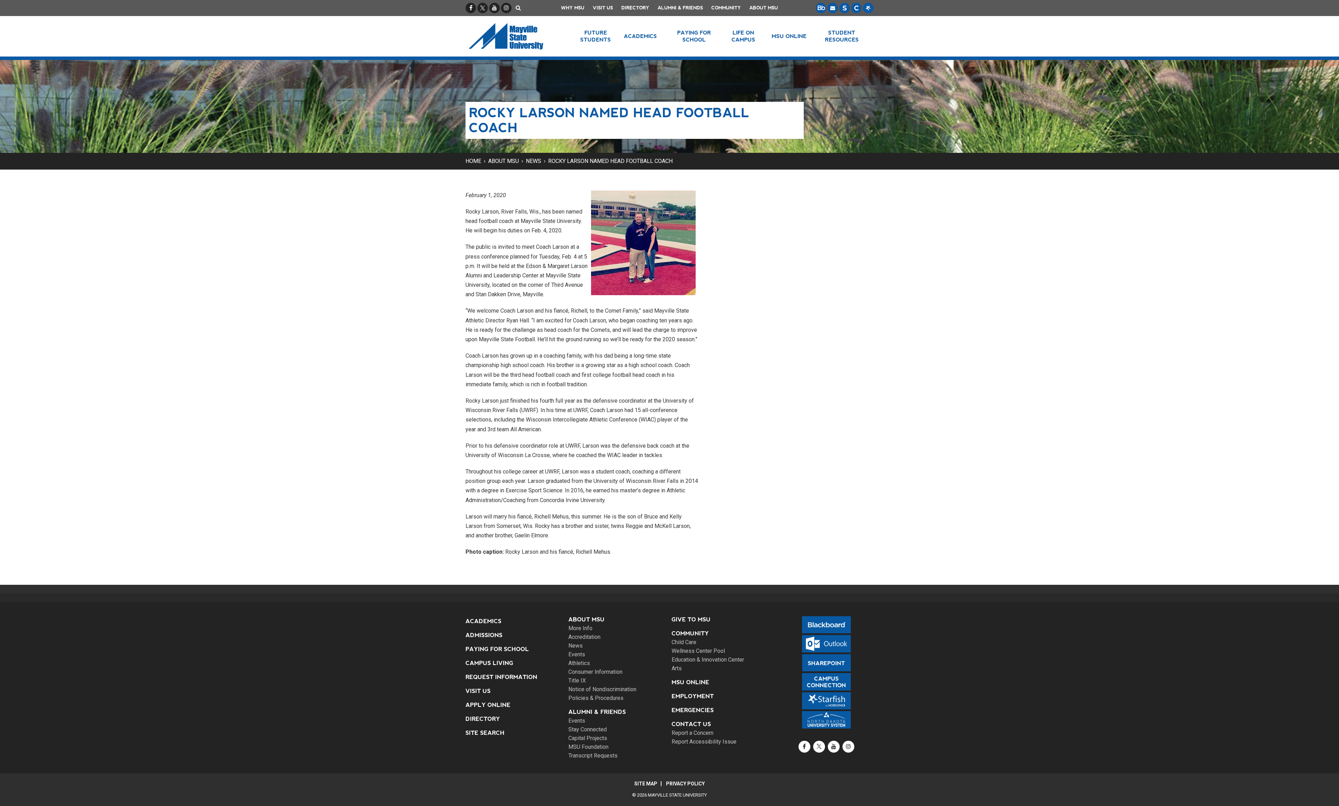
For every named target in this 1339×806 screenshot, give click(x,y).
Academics (483, 621)
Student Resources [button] (842, 36)
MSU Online (690, 682)
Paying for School (497, 649)
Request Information (501, 677)
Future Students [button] (595, 36)
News (533, 161)
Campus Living (489, 663)
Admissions (484, 635)
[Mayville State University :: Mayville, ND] (515, 36)
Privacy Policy (685, 783)
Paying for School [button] (694, 36)
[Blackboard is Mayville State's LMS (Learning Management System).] (821, 8)
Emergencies (693, 710)
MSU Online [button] (789, 36)
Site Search (485, 733)
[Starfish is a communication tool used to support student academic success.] (868, 8)
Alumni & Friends (680, 7)
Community (726, 7)
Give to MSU (691, 619)
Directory (635, 7)
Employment (693, 696)
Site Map (645, 783)
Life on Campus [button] (743, 36)
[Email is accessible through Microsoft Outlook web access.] (832, 8)
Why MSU (572, 7)
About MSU (763, 7)
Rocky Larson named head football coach (610, 161)
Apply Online (488, 705)
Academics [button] (640, 36)
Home (473, 161)
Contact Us (691, 724)
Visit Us (603, 7)
